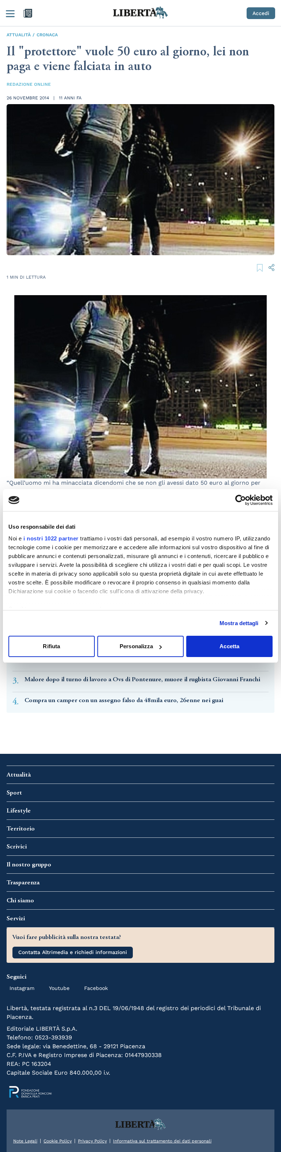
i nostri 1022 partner (51, 538)
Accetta (229, 646)
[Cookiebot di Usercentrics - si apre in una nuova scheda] (241, 500)
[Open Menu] (10, 13)
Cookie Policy (58, 1141)
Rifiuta (51, 646)
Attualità (19, 34)
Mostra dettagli (239, 623)
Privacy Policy (92, 1141)
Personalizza (136, 646)
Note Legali (25, 1141)
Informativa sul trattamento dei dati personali (162, 1141)
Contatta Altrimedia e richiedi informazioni (72, 952)
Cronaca (47, 34)
